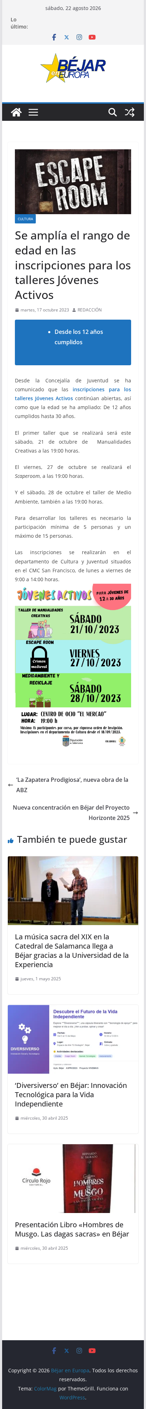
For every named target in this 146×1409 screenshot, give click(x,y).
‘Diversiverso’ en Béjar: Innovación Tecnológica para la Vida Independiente (71, 1094)
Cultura (25, 218)
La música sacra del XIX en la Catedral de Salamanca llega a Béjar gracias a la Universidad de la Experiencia (72, 950)
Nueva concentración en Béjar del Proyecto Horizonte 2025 (71, 813)
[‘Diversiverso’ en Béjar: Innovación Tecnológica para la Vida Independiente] (73, 1010)
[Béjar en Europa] (16, 112)
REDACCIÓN (90, 310)
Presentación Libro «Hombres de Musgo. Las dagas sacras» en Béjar (72, 1229)
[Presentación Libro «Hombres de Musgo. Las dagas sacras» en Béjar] (73, 1149)
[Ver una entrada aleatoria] (129, 112)
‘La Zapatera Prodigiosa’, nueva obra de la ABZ (72, 785)
